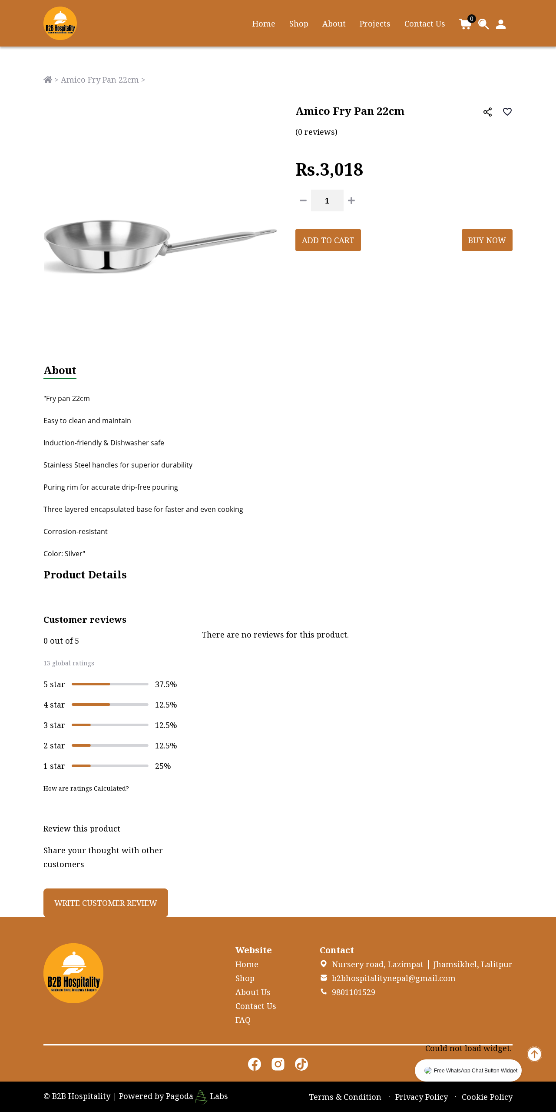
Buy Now (487, 240)
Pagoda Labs (197, 1096)
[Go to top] (534, 1053)
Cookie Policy (487, 1097)
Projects (375, 23)
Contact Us (424, 23)
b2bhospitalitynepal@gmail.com (394, 978)
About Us (253, 992)
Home (263, 23)
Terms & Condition (345, 1097)
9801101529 (353, 992)
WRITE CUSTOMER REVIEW (105, 903)
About (334, 23)
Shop (298, 23)
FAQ (243, 1020)
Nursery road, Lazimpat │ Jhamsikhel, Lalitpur (422, 964)
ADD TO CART (328, 240)
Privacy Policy (421, 1097)
